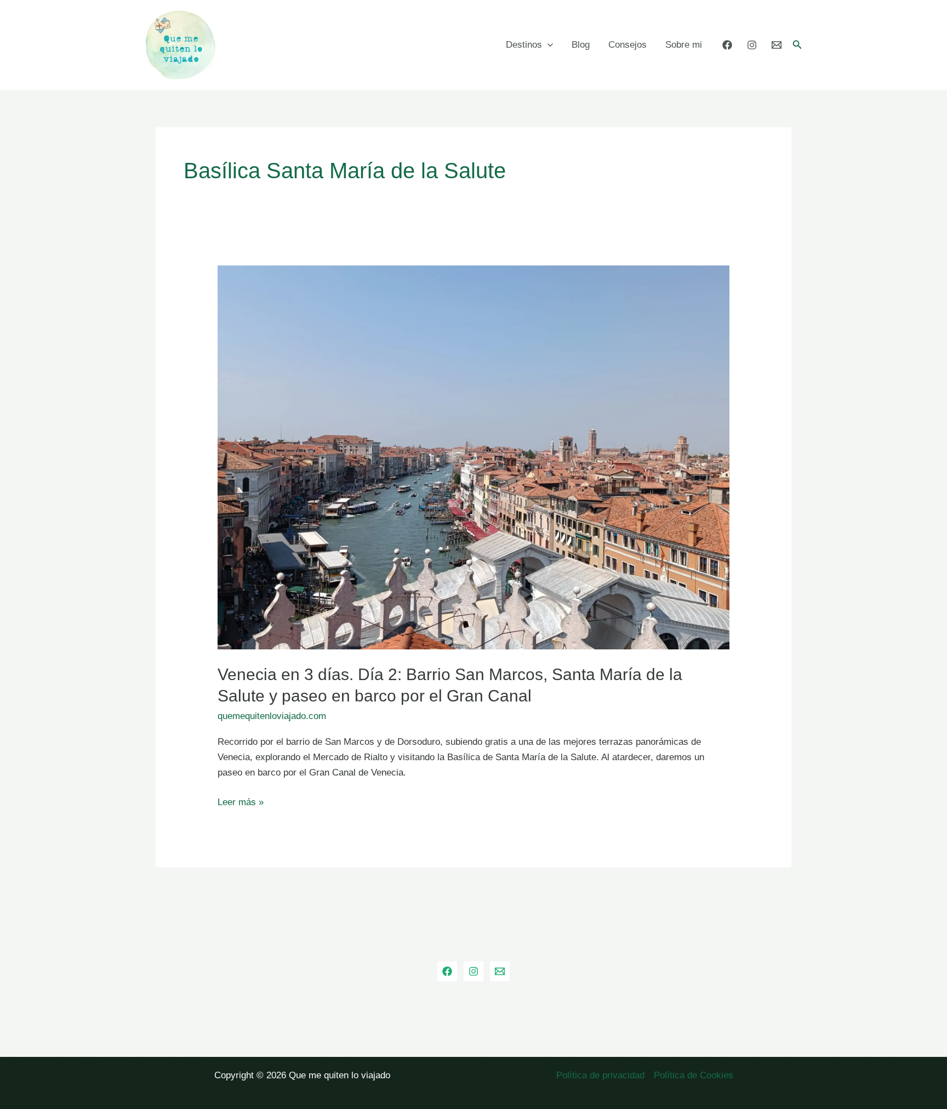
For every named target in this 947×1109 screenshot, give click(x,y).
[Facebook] (727, 45)
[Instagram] (752, 45)
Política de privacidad (600, 1075)
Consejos (627, 44)
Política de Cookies (693, 1075)
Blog (581, 44)
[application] (547, 45)
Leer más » (241, 803)
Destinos (524, 44)
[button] (797, 45)
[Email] (776, 45)
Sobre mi (683, 44)
